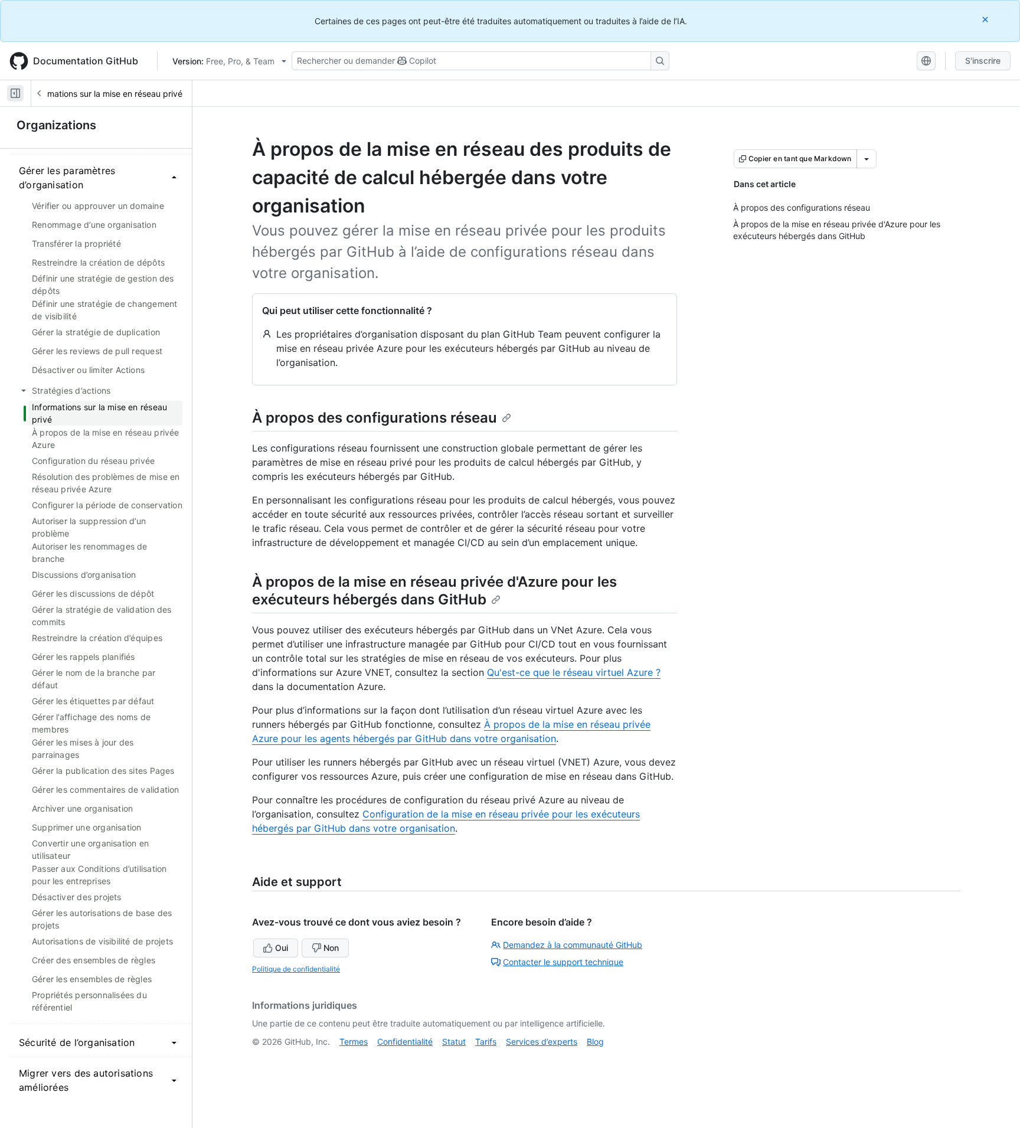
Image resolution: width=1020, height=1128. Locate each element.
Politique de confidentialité (296, 968)
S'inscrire (983, 60)
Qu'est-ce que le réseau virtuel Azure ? (574, 672)
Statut (454, 1042)
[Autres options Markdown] (866, 158)
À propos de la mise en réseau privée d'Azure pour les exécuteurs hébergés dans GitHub (434, 590)
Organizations (56, 125)
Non (331, 948)
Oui (281, 948)
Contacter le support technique (563, 962)
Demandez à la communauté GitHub (572, 945)
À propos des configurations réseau (374, 417)
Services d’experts (541, 1042)
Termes (353, 1042)
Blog (595, 1042)
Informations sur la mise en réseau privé (106, 94)
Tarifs (485, 1042)
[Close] (986, 19)
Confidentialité (405, 1042)
